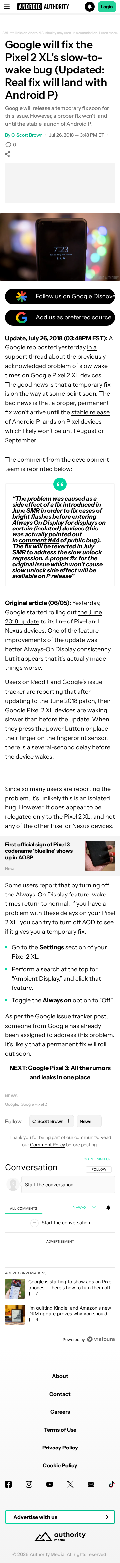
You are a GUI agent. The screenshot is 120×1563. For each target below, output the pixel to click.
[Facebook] (8, 1484)
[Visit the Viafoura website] (101, 1339)
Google (11, 1104)
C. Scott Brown (27, 135)
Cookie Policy (60, 1465)
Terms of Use (60, 1429)
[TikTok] (111, 1484)
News (11, 1095)
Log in (87, 1159)
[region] (60, 1251)
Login (107, 7)
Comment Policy (47, 1145)
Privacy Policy (60, 1447)
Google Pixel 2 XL (29, 710)
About (60, 1376)
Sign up (103, 1159)
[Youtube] (49, 1484)
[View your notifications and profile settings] (108, 1207)
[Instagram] (29, 1484)
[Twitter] (70, 1484)
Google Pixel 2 (34, 1104)
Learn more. (108, 33)
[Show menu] (6, 6)
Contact (60, 1394)
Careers (60, 1411)
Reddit (40, 682)
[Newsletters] (91, 1484)
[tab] (23, 1208)
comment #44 (39, 540)
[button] (60, 6)
